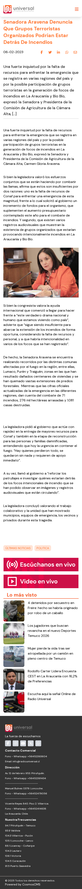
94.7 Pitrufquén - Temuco (20, 825)
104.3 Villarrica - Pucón (19, 835)
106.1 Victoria (13, 856)
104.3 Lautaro (13, 851)
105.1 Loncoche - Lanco (19, 840)
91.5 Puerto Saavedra (17, 866)
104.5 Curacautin (15, 861)
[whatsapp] (66, 52)
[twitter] (50, 52)
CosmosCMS (31, 884)
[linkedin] (58, 52)
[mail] (75, 52)
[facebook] (41, 52)
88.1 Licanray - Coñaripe (19, 845)
